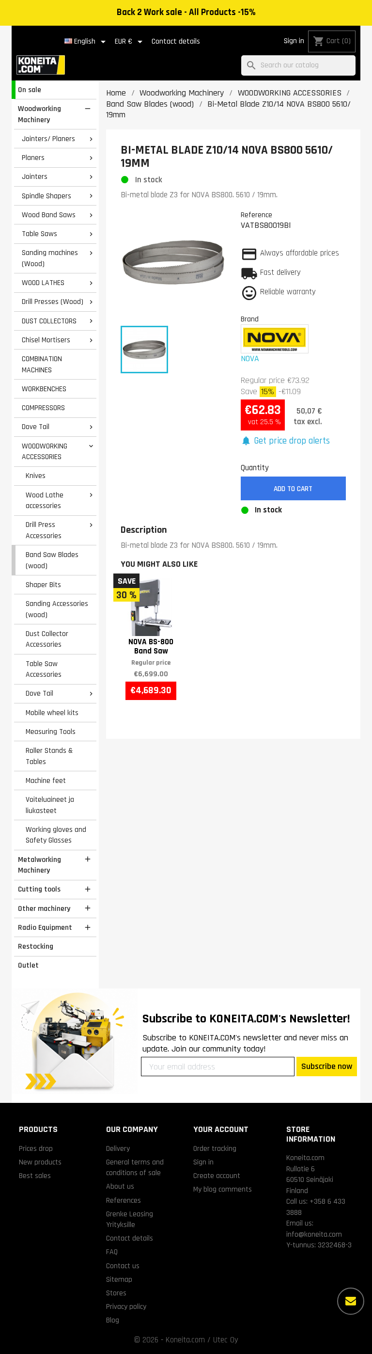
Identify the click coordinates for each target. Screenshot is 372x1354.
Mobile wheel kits (52, 712)
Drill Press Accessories (44, 530)
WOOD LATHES (43, 282)
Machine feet (46, 780)
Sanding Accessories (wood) (57, 609)
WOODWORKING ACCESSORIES (44, 451)
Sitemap (119, 1279)
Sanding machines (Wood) (50, 258)
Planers (33, 157)
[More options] (350, 1301)
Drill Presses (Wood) (52, 301)
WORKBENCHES (44, 389)
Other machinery (44, 908)
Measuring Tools (51, 731)
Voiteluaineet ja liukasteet (50, 805)
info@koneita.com (314, 1234)
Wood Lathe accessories (44, 500)
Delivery (118, 1148)
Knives (36, 475)
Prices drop (36, 1148)
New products (40, 1162)
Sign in (294, 41)
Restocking (35, 946)
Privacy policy (126, 1306)
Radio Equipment (45, 927)
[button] (285, 441)
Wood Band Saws (49, 215)
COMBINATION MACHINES (42, 364)
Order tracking (214, 1148)
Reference (256, 215)
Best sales (35, 1175)
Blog (112, 1320)
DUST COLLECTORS (49, 321)
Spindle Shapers (46, 196)
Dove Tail (35, 426)
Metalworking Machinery (39, 865)
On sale (29, 90)
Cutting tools (39, 889)
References (123, 1200)
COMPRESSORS (43, 408)
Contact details (176, 41)
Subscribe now (326, 1066)
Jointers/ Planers (48, 138)
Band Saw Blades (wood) (52, 560)
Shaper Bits (43, 584)
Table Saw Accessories (44, 669)
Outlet (28, 965)
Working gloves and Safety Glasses (56, 835)
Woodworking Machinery (39, 114)
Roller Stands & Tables (49, 756)
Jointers (34, 176)
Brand (250, 319)
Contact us (123, 1266)
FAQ (112, 1252)
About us (120, 1186)
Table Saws (39, 234)
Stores (116, 1293)
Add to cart (293, 489)
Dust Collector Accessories (47, 639)
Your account (220, 1129)
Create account (216, 1175)
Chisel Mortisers (46, 340)
